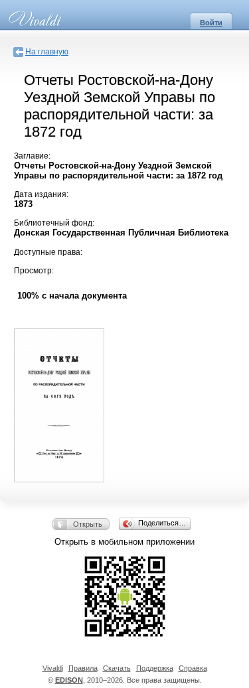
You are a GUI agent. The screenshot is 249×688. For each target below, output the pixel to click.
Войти (211, 23)
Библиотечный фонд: (54, 223)
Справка (193, 668)
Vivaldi (52, 668)
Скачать (117, 668)
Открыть (87, 524)
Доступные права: (48, 252)
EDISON (69, 680)
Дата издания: (41, 194)
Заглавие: (32, 156)
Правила (83, 668)
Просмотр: (34, 270)
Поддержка (154, 668)
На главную (46, 51)
